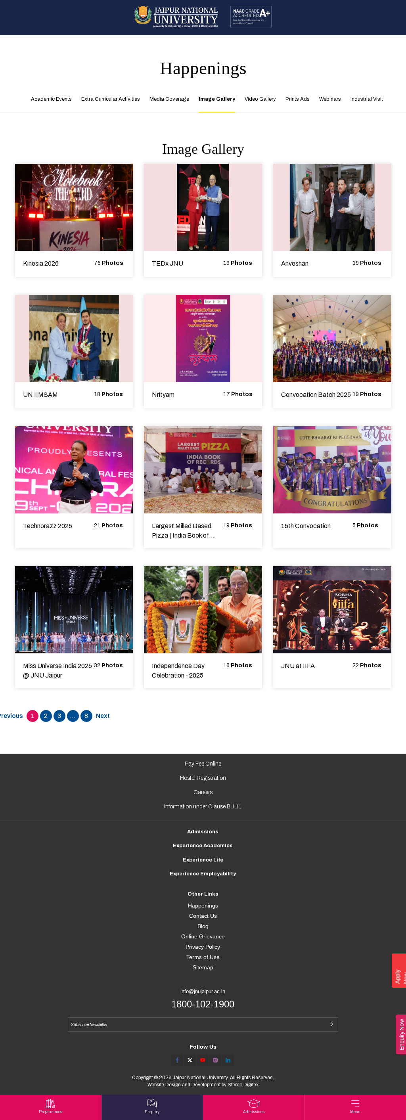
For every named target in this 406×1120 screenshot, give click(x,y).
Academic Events (51, 99)
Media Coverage (169, 99)
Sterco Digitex (243, 1084)
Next (103, 715)
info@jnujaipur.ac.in (202, 991)
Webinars (330, 99)
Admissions (202, 832)
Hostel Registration (203, 778)
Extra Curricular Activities (110, 99)
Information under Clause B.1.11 (202, 807)
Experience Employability (203, 874)
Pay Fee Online (203, 764)
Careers (203, 792)
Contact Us (203, 916)
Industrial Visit (366, 99)
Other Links (203, 894)
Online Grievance (203, 936)
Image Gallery (217, 99)
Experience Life (203, 860)
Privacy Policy (203, 947)
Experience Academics (203, 845)
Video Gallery (260, 99)
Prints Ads (297, 99)
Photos (108, 263)
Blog (203, 926)
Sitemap (203, 967)
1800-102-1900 (202, 1004)
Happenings (203, 905)
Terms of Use (203, 957)
